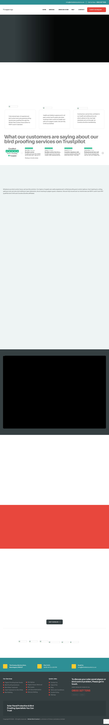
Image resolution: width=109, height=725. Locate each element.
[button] (96, 9)
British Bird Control (33, 719)
